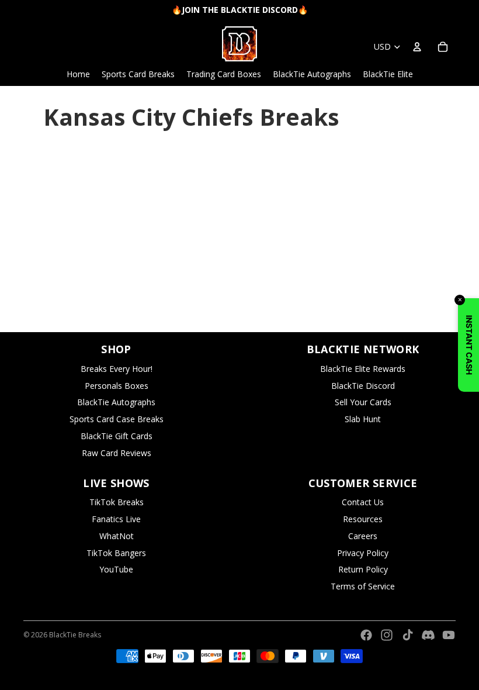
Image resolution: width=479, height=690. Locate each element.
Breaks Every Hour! (116, 368)
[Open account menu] (417, 47)
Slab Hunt (363, 419)
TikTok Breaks (116, 502)
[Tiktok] (408, 635)
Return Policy (363, 569)
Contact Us (363, 502)
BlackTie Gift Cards (116, 435)
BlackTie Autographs (116, 402)
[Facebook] (366, 635)
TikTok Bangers (116, 552)
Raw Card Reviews (116, 452)
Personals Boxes (116, 385)
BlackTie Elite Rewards (362, 368)
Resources (363, 519)
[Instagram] (387, 635)
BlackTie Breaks (75, 635)
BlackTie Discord (363, 385)
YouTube (116, 569)
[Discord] (428, 635)
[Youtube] (449, 635)
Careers (362, 535)
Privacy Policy (362, 552)
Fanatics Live (116, 519)
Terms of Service (363, 586)
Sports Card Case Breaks (117, 419)
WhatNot (116, 535)
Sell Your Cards (363, 402)
